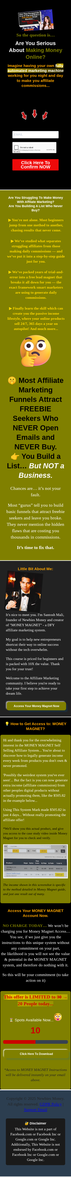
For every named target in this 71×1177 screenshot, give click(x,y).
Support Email (35, 1109)
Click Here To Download (36, 1053)
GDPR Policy (51, 1104)
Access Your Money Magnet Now (36, 706)
